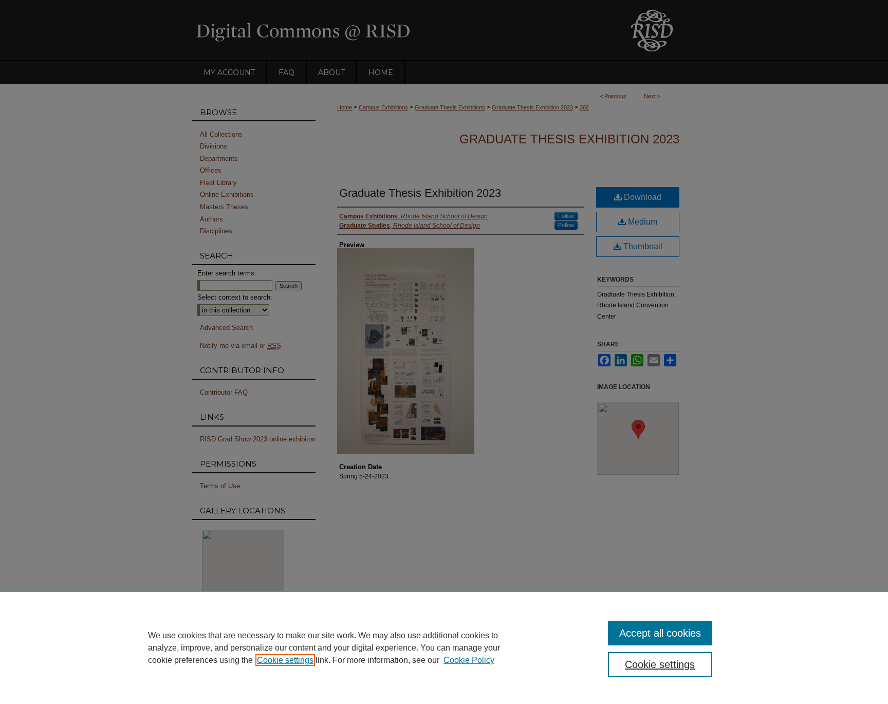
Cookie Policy (468, 660)
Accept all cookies (660, 633)
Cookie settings (285, 660)
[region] (444, 647)
